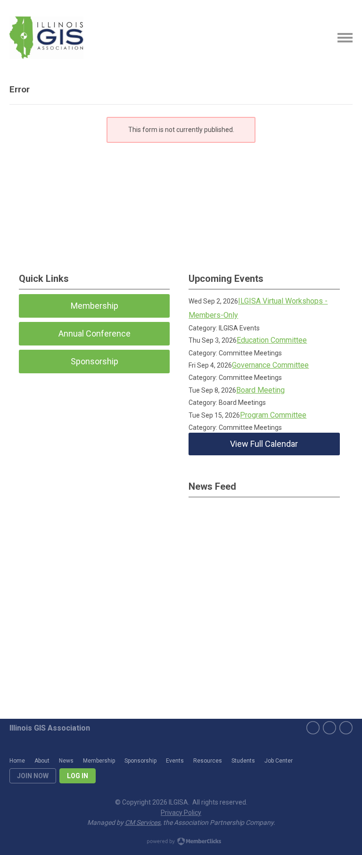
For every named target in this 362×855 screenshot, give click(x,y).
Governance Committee (270, 365)
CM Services (142, 822)
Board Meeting (260, 390)
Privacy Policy (181, 812)
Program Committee (273, 415)
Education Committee (272, 340)
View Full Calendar (264, 444)
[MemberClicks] (46, 37)
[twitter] (329, 727)
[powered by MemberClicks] (181, 842)
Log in (77, 776)
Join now (33, 776)
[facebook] (313, 727)
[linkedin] (346, 727)
